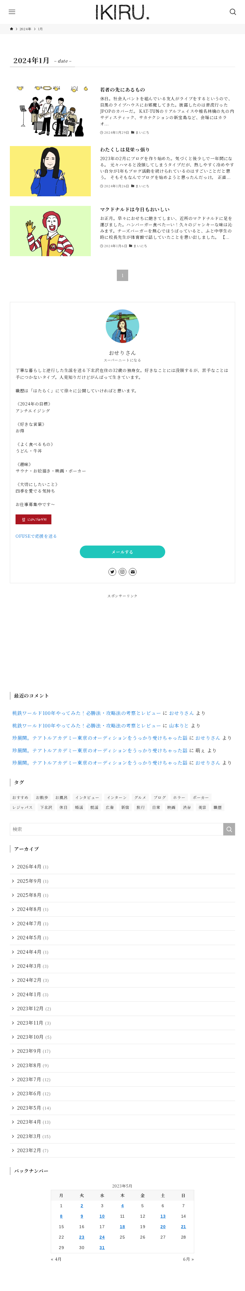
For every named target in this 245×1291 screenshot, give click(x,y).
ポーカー (201, 797)
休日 (63, 807)
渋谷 (187, 807)
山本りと (179, 725)
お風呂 (61, 797)
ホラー (179, 797)
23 (82, 1237)
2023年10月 (34, 1036)
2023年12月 (34, 1008)
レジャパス (22, 807)
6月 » (188, 1259)
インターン (117, 797)
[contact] (133, 572)
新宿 (125, 807)
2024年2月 (33, 979)
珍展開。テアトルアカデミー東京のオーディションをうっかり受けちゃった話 (100, 737)
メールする (122, 552)
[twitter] (112, 572)
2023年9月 (34, 1050)
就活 (94, 807)
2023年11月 (34, 1022)
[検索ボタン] (233, 12)
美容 (202, 807)
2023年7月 (34, 1079)
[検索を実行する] (229, 829)
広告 (110, 807)
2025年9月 (33, 880)
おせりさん (181, 713)
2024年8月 (33, 909)
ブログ (160, 797)
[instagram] (122, 572)
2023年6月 (34, 1093)
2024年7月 (33, 923)
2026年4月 (33, 866)
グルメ (140, 797)
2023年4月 (34, 1121)
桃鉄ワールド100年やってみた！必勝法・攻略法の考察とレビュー (86, 713)
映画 (171, 807)
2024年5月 (33, 937)
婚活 (79, 807)
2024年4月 (33, 951)
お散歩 (42, 797)
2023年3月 (34, 1136)
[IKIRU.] (122, 12)
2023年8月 (33, 1065)
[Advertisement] (122, 640)
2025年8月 (33, 894)
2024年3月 (33, 965)
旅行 (141, 807)
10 (102, 1216)
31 (102, 1247)
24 (102, 1237)
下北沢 (46, 807)
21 (183, 1226)
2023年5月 (34, 1107)
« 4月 (56, 1259)
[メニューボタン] (12, 12)
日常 (156, 807)
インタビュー (87, 797)
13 (163, 1216)
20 (163, 1226)
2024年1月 (33, 994)
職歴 (218, 807)
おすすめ (20, 797)
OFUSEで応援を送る (36, 536)
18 (122, 1226)
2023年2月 (33, 1150)
